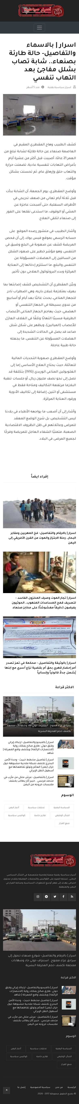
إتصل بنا (21, 1087)
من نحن (59, 1087)
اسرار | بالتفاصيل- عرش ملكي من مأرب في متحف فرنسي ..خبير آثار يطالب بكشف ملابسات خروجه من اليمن (29, 781)
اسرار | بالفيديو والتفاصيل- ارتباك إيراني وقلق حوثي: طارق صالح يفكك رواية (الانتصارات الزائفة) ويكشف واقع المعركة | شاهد (28, 748)
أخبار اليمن (14, 808)
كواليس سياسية (16, 815)
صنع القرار (64, 823)
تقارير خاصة (40, 815)
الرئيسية (72, 1087)
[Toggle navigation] (39, 28)
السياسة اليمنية (62, 808)
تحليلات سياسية (36, 808)
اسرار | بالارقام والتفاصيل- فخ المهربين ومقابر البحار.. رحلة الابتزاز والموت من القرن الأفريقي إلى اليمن (42, 538)
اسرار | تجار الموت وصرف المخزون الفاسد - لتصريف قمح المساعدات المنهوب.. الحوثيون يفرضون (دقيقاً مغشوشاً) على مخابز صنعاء (44, 603)
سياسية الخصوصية (40, 1087)
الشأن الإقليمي (62, 815)
